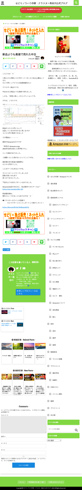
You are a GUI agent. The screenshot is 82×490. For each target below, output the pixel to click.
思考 (52, 324)
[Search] (76, 430)
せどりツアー (57, 212)
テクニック (56, 275)
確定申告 (55, 373)
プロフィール (17, 17)
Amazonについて (58, 303)
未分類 (52, 415)
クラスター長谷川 (34, 59)
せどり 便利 (57, 296)
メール (4, 443)
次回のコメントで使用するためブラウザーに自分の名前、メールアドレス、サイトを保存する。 (23, 459)
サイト (3, 450)
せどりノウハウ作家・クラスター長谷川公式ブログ (42, 3)
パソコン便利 (57, 394)
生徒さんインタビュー (60, 205)
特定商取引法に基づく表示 (36, 482)
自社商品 (55, 310)
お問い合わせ (65, 17)
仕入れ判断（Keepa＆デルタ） (61, 177)
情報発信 (53, 352)
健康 (52, 401)
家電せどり (56, 268)
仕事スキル (54, 387)
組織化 (54, 380)
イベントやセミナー (57, 219)
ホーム (22, 482)
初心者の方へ (57, 261)
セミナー (55, 226)
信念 (54, 331)
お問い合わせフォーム (55, 482)
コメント (4, 415)
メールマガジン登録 (49, 17)
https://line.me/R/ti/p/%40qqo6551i (15, 207)
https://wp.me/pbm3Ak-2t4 (12, 189)
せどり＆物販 (55, 240)
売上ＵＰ (55, 254)
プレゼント (56, 233)
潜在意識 (53, 184)
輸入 (54, 317)
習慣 (54, 345)
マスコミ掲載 (57, 359)
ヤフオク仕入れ (58, 247)
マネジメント (55, 366)
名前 (3, 436)
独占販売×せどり (56, 191)
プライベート (55, 408)
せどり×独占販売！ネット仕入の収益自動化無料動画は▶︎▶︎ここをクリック (41, 10)
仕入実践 (6, 250)
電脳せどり (56, 289)
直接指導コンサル (56, 198)
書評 (54, 338)
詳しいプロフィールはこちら (27, 292)
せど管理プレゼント (32, 17)
